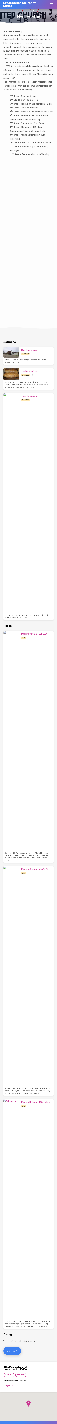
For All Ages (26, 11)
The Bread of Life (29, 371)
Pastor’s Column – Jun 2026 (34, 634)
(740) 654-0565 (10, 1386)
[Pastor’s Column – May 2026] (11, 976)
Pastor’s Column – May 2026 (34, 869)
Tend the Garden (29, 396)
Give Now (12, 1351)
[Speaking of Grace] (11, 352)
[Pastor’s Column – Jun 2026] (11, 741)
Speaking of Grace (30, 350)
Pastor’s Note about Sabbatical (35, 1102)
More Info (9, 1375)
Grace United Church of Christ (19, 4)
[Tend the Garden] (11, 503)
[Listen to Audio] (32, 354)
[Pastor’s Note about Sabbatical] (11, 1209)
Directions (21, 1375)
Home (18, 11)
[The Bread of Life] (11, 374)
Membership (36, 11)
